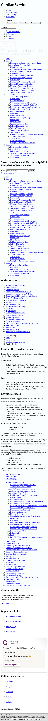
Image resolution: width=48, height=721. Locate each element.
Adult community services (15, 342)
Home (8, 338)
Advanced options (7, 173)
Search (3, 171)
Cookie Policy (11, 15)
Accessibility (10, 17)
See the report (11, 665)
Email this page (11, 479)
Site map (9, 10)
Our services (10, 340)
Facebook (9, 692)
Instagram (9, 687)
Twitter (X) (10, 681)
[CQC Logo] (10, 645)
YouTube (9, 697)
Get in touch (5, 603)
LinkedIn (9, 702)
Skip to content (11, 12)
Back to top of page (13, 474)
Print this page (11, 476)
